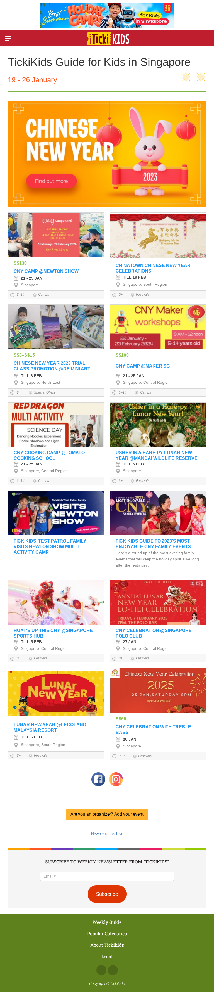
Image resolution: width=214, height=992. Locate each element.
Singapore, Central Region (146, 382)
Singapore (30, 285)
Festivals (142, 295)
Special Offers (44, 392)
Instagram (113, 970)
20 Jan (129, 739)
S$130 (20, 263)
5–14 (122, 392)
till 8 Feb (31, 375)
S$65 (121, 718)
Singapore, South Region (145, 284)
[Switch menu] (8, 38)
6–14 (20, 481)
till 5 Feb (133, 464)
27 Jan (129, 642)
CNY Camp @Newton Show (46, 271)
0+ (120, 295)
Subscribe (107, 894)
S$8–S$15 (24, 355)
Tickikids (117, 983)
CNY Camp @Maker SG (143, 366)
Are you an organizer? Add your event (107, 814)
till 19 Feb (134, 277)
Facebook (101, 970)
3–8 (121, 756)
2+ (18, 392)
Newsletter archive (107, 834)
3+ (120, 481)
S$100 (122, 355)
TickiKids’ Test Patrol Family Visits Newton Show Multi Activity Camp (50, 547)
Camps (43, 295)
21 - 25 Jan (31, 278)
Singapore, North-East (40, 382)
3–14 (20, 295)
